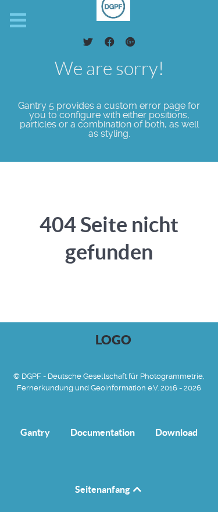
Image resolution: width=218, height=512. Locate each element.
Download (176, 433)
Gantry (35, 433)
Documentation (102, 433)
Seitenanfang (103, 489)
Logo (113, 339)
